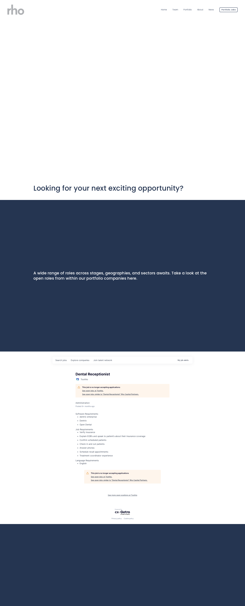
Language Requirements (87, 460)
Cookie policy (129, 518)
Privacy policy (117, 518)
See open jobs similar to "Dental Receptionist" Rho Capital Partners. (110, 394)
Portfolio (187, 9)
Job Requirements (84, 429)
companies (80, 360)
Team (175, 9)
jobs (61, 360)
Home (164, 9)
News (211, 9)
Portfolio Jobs (229, 9)
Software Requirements (87, 414)
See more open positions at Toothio (122, 495)
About (200, 9)
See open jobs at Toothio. (92, 391)
